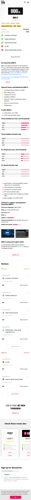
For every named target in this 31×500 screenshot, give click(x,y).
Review (10, 456)
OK (15, 497)
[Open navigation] (28, 2)
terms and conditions (15, 477)
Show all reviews (15, 57)
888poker (3, 67)
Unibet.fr (10, 438)
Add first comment (24, 285)
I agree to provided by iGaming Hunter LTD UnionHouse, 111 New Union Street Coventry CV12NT (16, 479)
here (26, 494)
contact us (20, 246)
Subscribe (6, 475)
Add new (27, 269)
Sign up (8, 82)
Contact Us (15, 255)
